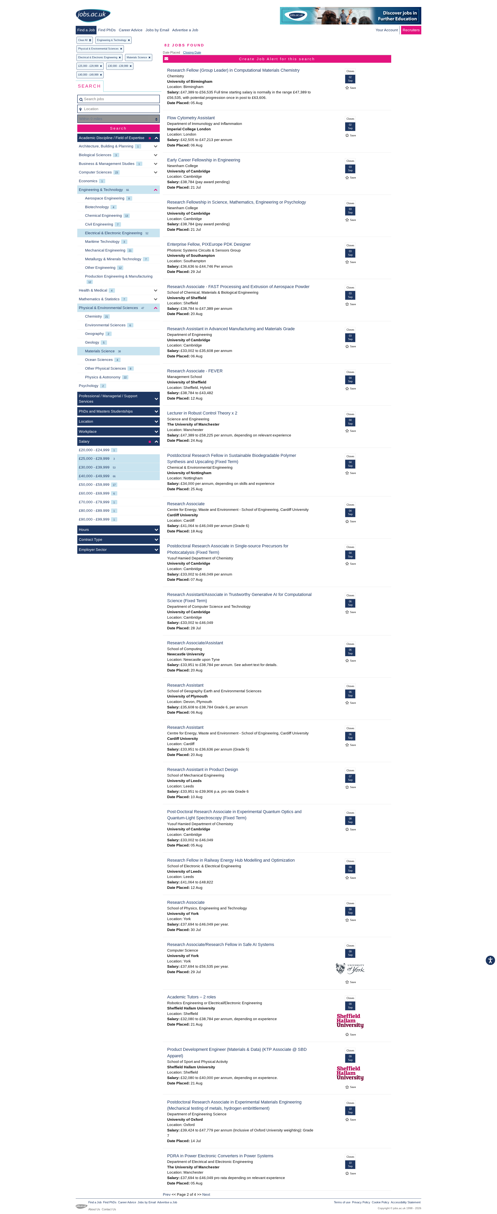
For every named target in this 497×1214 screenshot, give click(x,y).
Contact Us (109, 1209)
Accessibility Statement (406, 1202)
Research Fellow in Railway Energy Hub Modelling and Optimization (231, 860)
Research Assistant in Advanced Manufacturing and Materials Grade (231, 328)
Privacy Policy (361, 1202)
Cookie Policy (380, 1202)
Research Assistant (185, 685)
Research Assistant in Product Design (202, 769)
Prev (167, 1194)
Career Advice (130, 30)
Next (206, 1194)
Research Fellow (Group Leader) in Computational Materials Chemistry (233, 70)
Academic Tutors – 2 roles (191, 997)
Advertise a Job (185, 30)
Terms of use (342, 1202)
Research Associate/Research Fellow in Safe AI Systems (220, 944)
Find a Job (86, 30)
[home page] (93, 16)
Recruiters (411, 30)
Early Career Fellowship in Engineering (203, 160)
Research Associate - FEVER (195, 370)
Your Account (387, 30)
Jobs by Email (157, 30)
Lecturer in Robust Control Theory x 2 (202, 413)
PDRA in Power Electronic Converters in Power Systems (220, 1155)
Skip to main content (19, 4)
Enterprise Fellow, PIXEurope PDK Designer (209, 244)
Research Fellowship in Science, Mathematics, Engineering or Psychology (236, 202)
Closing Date (192, 52)
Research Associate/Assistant (195, 642)
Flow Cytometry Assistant (191, 117)
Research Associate (186, 503)
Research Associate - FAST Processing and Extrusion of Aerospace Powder (238, 286)
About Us (94, 1209)
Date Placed (171, 52)
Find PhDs (107, 30)
